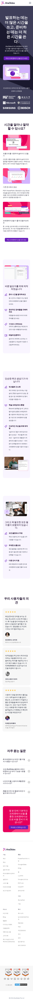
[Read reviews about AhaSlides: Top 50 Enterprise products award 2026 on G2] (8, 972)
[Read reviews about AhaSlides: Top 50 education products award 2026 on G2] (25, 972)
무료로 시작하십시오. (18, 827)
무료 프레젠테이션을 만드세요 (16, 58)
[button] (30, 3)
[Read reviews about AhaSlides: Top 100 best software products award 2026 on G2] (16, 972)
